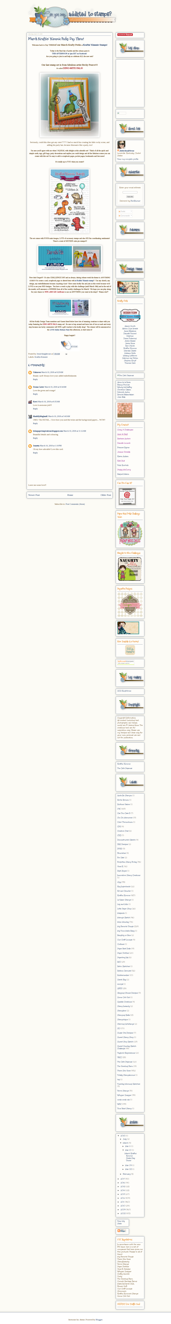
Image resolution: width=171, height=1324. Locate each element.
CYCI (119, 835)
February (127, 1174)
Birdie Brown (123, 800)
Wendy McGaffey (124, 387)
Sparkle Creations (124, 1002)
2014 (123, 1190)
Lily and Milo (122, 904)
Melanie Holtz (130, 353)
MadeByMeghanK (40, 416)
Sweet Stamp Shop (125, 1037)
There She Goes (124, 1071)
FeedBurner (135, 201)
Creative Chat (123, 831)
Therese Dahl (130, 363)
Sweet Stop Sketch (125, 1042)
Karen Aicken (122, 456)
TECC (119, 1057)
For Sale (120, 857)
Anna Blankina (130, 331)
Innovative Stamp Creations (128, 875)
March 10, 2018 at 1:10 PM (51, 446)
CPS (119, 826)
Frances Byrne (123, 447)
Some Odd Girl (123, 997)
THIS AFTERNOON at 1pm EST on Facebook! (69, 54)
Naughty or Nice (124, 935)
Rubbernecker (123, 975)
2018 (123, 1136)
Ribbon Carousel (124, 971)
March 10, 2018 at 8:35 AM (49, 402)
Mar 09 (128, 1165)
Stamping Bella (123, 1015)
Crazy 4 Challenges (125, 430)
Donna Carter (38, 387)
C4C (119, 809)
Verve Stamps (123, 1091)
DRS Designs (122, 844)
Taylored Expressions (126, 1053)
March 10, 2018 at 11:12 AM (74, 431)
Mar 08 (128, 1169)
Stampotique (122, 1019)
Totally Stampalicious (126, 1075)
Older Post (106, 495)
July (125, 1139)
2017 (123, 1179)
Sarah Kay (121, 979)
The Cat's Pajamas (124, 768)
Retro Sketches (123, 966)
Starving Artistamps (125, 1024)
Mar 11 (128, 1146)
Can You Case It (123, 813)
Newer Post (34, 495)
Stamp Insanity (123, 1006)
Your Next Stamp (124, 1108)
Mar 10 (128, 1150)
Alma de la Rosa (123, 382)
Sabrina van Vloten (130, 358)
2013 (123, 1194)
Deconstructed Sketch (126, 840)
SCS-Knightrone (124, 691)
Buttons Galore (123, 804)
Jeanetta (36, 446)
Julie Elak (121, 397)
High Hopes (122, 871)
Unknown (37, 372)
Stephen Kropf (130, 360)
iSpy (119, 882)
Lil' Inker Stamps (124, 900)
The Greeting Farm (125, 1066)
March (126, 1143)
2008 (123, 1213)
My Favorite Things (125, 926)
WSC (119, 1104)
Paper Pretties (123, 953)
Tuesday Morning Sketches (128, 1084)
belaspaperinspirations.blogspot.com (48, 431)
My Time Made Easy (125, 931)
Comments (125, 215)
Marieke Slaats (130, 351)
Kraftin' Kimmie (130, 348)
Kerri (35, 402)
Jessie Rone (130, 343)
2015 (123, 1186)
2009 (123, 1209)
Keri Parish (130, 346)
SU (118, 1028)
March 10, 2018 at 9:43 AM (59, 416)
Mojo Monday (123, 922)
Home (70, 495)
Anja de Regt (122, 434)
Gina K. (120, 866)
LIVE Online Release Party (60, 330)
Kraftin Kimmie (41, 357)
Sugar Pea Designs (125, 1033)
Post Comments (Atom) (75, 504)
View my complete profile (127, 159)
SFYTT (119, 988)
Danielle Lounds (123, 443)
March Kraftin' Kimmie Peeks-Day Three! (131, 1157)
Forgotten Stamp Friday (127, 862)
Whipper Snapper (124, 1095)
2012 (123, 1198)
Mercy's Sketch (123, 917)
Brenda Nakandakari (125, 394)
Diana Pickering (130, 338)
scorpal (120, 984)
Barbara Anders (123, 438)
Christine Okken (124, 389)
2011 (123, 1202)
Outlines (120, 944)
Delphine (130, 336)
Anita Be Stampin (124, 795)
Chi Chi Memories (124, 817)
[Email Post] (65, 354)
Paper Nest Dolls (124, 948)
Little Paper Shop (124, 909)
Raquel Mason (123, 474)
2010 (123, 1206)
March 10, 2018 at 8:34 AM (55, 387)
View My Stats (121, 1222)
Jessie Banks (130, 341)
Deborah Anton (123, 392)
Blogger (99, 1320)
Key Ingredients (123, 886)
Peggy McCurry (124, 469)
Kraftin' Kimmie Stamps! (95, 45)
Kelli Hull (121, 461)
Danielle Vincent (130, 333)
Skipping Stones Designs (127, 993)
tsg (118, 1079)
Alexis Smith (130, 326)
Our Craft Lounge (124, 940)
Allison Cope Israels (130, 328)
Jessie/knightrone (44, 354)
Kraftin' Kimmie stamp (85, 281)
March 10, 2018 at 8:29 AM (52, 372)
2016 (123, 1183)
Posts (122, 211)
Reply (35, 379)
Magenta (120, 913)
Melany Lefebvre (130, 355)
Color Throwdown (125, 822)
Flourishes (121, 853)
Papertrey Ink (122, 957)
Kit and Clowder (124, 891)
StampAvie (121, 1011)
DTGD (119, 849)
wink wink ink (123, 1099)
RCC (119, 962)
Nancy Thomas (123, 385)
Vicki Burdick (122, 465)
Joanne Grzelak (123, 452)
